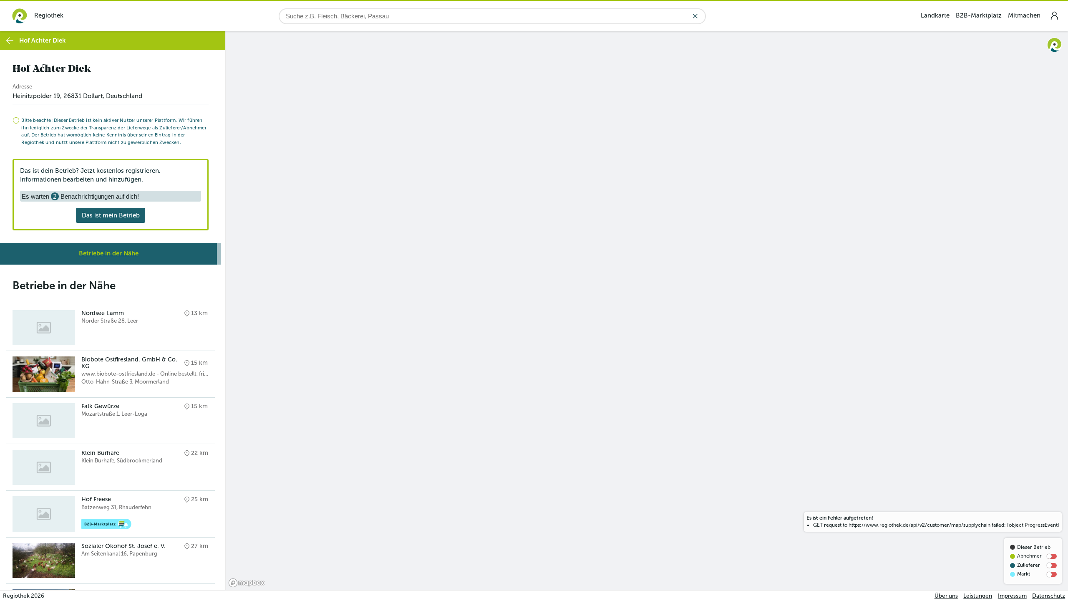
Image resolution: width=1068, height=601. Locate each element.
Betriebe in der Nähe (109, 253)
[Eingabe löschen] (695, 16)
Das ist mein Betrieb (111, 215)
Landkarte (935, 15)
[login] (1054, 15)
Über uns (946, 595)
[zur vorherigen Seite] (9, 40)
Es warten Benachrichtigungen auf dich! (80, 196)
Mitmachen (1024, 15)
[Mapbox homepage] (246, 583)
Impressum (1012, 595)
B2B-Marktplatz (979, 15)
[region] (647, 310)
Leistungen (977, 595)
